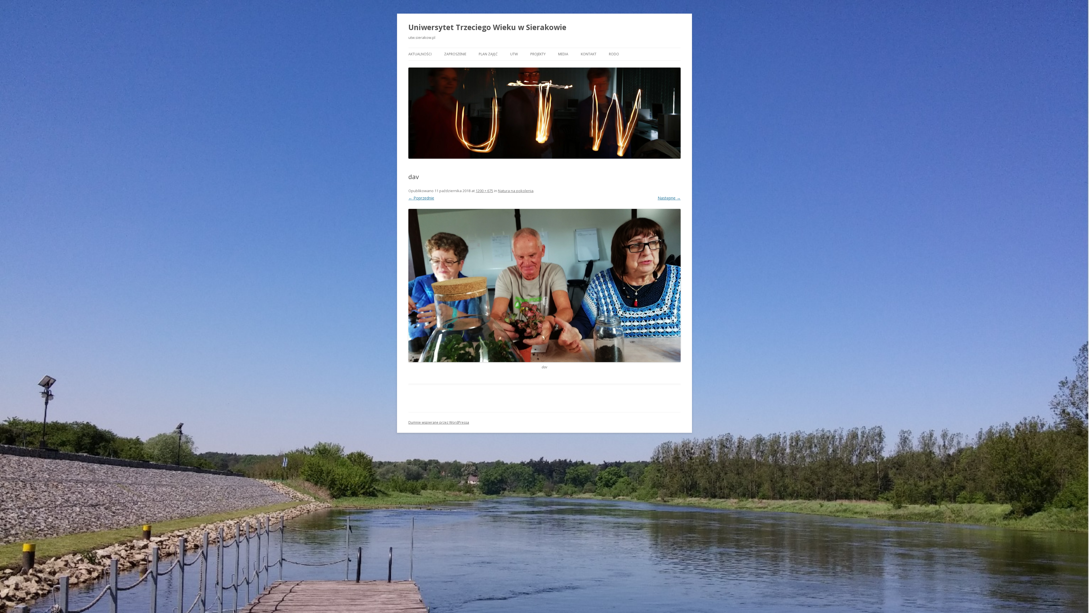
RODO (614, 54)
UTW (514, 54)
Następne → (669, 198)
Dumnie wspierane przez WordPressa (438, 422)
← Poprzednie (421, 198)
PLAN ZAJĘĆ (488, 54)
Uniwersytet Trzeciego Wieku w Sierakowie (487, 27)
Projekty (538, 54)
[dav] (544, 285)
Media (563, 54)
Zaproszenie (455, 54)
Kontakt (588, 54)
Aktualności (420, 54)
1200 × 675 (484, 190)
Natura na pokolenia (515, 190)
